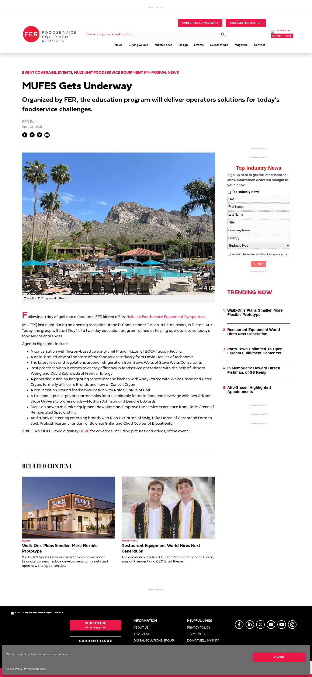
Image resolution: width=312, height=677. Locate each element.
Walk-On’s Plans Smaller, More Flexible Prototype (255, 312)
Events (65, 73)
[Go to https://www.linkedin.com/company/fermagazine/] (250, 624)
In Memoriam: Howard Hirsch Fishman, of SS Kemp (253, 370)
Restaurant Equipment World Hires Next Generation (253, 332)
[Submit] (223, 34)
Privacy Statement (35, 669)
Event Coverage (39, 73)
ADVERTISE (142, 634)
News (173, 73)
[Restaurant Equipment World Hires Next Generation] (168, 507)
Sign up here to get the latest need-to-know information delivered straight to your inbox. (257, 180)
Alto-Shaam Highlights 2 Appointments (249, 389)
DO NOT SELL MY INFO (203, 640)
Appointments (130, 541)
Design (26, 541)
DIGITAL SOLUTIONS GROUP (154, 640)
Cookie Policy (14, 669)
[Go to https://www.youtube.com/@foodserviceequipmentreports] (281, 624)
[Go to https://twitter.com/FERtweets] (260, 624)
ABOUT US (141, 627)
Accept (279, 657)
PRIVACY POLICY (198, 627)
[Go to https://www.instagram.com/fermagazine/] (292, 624)
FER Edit (29, 122)
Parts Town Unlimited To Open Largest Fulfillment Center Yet (254, 351)
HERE (84, 431)
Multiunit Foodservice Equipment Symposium (120, 73)
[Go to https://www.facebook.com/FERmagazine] (239, 624)
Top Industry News (245, 192)
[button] (200, 23)
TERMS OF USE (197, 634)
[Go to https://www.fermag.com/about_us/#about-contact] (271, 624)
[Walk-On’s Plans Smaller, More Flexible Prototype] (68, 507)
